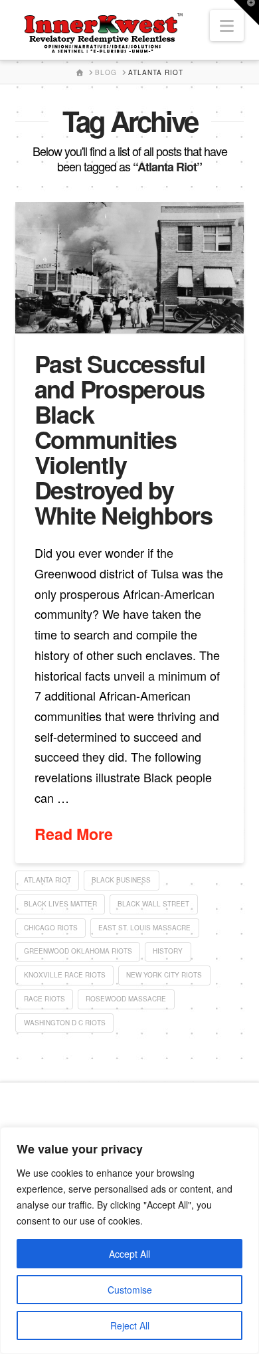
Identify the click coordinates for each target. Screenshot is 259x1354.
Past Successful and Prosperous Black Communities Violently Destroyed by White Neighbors (124, 439)
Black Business (121, 880)
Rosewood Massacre (126, 998)
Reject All (129, 1325)
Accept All (129, 1253)
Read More (74, 834)
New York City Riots (164, 974)
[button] (227, 25)
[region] (129, 1240)
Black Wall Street (153, 903)
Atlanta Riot (47, 880)
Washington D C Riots (65, 1022)
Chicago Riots (51, 927)
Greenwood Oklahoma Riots (78, 951)
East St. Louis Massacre (144, 927)
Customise (130, 1289)
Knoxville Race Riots (65, 974)
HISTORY (168, 951)
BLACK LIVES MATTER (60, 903)
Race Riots (44, 998)
